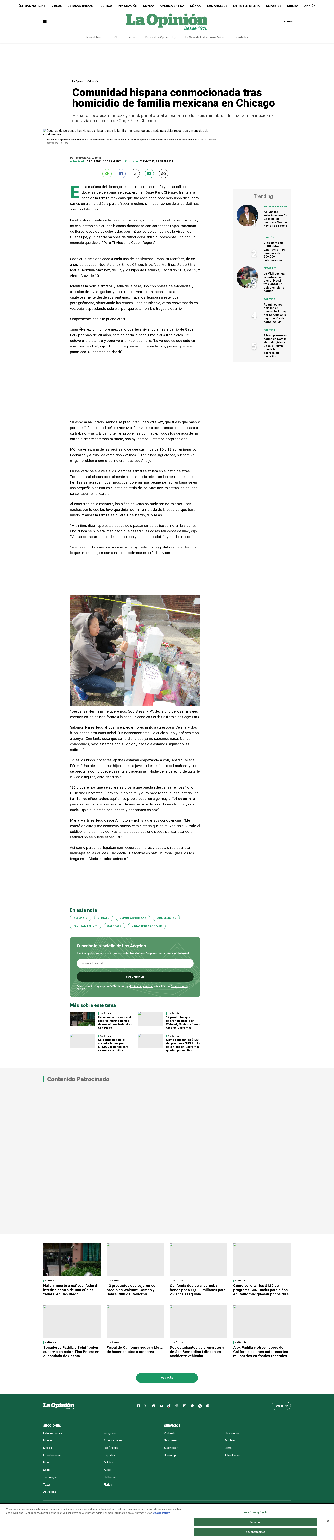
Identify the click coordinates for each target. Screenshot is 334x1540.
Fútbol (132, 37)
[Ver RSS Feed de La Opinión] (208, 1406)
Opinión (310, 6)
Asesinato (81, 918)
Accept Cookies (255, 1532)
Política (105, 6)
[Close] (328, 1521)
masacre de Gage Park (146, 926)
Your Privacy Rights (255, 1512)
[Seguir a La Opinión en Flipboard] (184, 1406)
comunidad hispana (132, 918)
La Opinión (78, 81)
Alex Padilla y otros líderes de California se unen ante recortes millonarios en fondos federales (260, 1351)
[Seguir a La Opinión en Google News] (177, 1406)
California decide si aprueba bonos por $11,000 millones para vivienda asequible (113, 1045)
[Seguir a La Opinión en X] (146, 1406)
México (195, 6)
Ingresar (289, 21)
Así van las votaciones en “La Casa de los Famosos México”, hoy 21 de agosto (276, 218)
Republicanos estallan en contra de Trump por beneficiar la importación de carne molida (275, 313)
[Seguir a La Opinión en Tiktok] (169, 1406)
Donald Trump (95, 37)
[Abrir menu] (44, 21)
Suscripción (171, 1447)
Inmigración (127, 6)
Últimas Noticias (32, 6)
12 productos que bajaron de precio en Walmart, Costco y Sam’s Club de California (183, 1022)
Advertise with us (235, 1455)
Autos (107, 1469)
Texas (47, 1484)
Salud (46, 1469)
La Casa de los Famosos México (205, 37)
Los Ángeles (217, 6)
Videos (56, 6)
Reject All (255, 1522)
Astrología (49, 1491)
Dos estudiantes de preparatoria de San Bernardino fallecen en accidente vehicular (197, 1351)
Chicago (104, 918)
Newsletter (170, 1440)
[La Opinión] (166, 21)
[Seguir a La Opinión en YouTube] (161, 1406)
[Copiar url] (163, 173)
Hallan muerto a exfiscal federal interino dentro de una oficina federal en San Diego (115, 1022)
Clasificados (232, 1433)
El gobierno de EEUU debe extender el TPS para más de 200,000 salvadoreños (275, 251)
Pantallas (242, 37)
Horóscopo (170, 1455)
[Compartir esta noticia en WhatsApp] (107, 173)
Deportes (273, 6)
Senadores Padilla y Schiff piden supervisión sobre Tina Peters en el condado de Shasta (71, 1351)
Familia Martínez (85, 926)
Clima (228, 1447)
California (92, 81)
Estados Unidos (80, 6)
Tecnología (50, 1477)
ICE (116, 37)
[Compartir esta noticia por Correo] (149, 173)
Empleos (230, 1440)
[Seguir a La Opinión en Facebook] (138, 1406)
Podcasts (170, 1433)
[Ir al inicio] (58, 1406)
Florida (108, 1484)
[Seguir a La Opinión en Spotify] (200, 1406)
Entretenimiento (246, 6)
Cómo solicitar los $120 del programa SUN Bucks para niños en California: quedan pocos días (183, 1045)
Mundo (148, 6)
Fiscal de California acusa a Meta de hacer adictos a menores (135, 1349)
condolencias (166, 918)
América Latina (172, 6)
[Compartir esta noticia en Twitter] (135, 173)
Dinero (292, 6)
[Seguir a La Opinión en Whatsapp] (192, 1406)
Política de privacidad (141, 986)
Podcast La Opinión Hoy (160, 37)
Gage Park (114, 926)
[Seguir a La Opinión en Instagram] (154, 1406)
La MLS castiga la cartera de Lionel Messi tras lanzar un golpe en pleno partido (274, 282)
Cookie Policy (161, 1512)
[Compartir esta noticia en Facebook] (121, 173)
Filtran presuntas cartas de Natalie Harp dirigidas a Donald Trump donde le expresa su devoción (275, 346)
